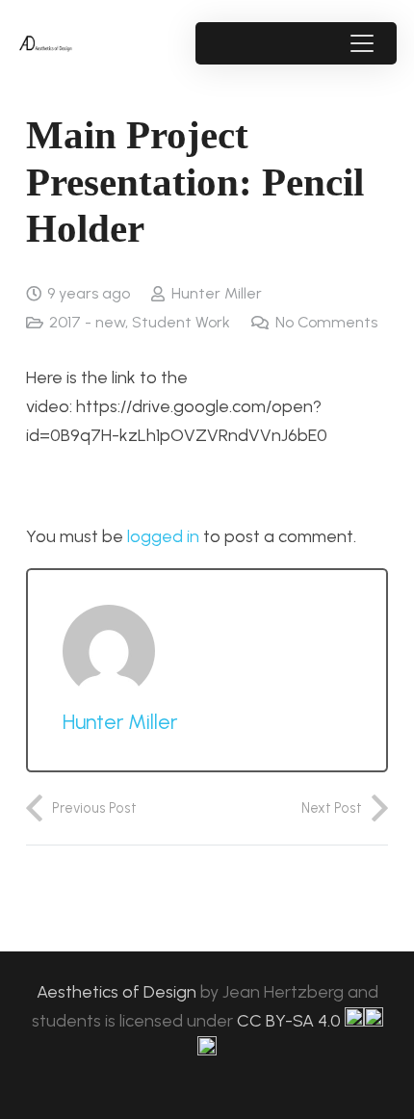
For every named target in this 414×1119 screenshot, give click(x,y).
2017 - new (87, 322)
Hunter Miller (216, 293)
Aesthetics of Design (118, 991)
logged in (163, 536)
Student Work (181, 322)
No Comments (326, 322)
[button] (361, 43)
